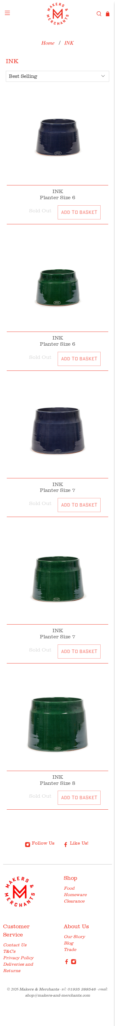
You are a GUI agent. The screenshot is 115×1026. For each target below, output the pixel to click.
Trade (70, 949)
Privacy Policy (18, 957)
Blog (68, 942)
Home (48, 42)
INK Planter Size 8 (57, 780)
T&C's (9, 951)
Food (69, 888)
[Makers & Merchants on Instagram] (73, 962)
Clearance (74, 901)
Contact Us (14, 944)
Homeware (75, 894)
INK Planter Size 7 (57, 487)
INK (69, 42)
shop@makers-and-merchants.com (57, 995)
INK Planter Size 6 (57, 194)
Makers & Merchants (39, 989)
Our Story (74, 936)
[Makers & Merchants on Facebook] (66, 962)
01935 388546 (81, 989)
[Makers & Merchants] (57, 14)
